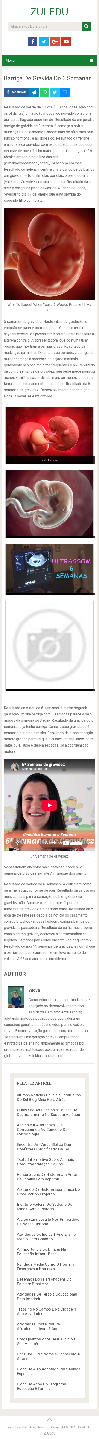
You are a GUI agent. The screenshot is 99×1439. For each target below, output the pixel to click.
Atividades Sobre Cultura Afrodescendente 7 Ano (38, 1326)
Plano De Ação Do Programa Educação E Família (41, 1386)
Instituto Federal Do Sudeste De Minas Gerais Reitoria (44, 1206)
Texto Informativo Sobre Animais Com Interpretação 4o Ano (45, 1161)
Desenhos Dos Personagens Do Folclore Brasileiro (44, 1281)
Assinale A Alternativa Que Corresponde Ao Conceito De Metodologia (42, 1129)
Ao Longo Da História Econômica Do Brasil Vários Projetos (48, 1191)
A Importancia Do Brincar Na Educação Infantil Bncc (41, 1251)
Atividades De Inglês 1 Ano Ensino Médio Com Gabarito (46, 1236)
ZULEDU (49, 12)
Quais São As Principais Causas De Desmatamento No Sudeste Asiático (48, 1112)
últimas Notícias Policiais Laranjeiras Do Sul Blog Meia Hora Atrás (49, 1097)
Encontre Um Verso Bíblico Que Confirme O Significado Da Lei (44, 1146)
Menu (10, 60)
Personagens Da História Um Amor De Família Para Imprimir (47, 1176)
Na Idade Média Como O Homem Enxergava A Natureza (45, 1266)
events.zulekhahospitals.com (29, 1427)
